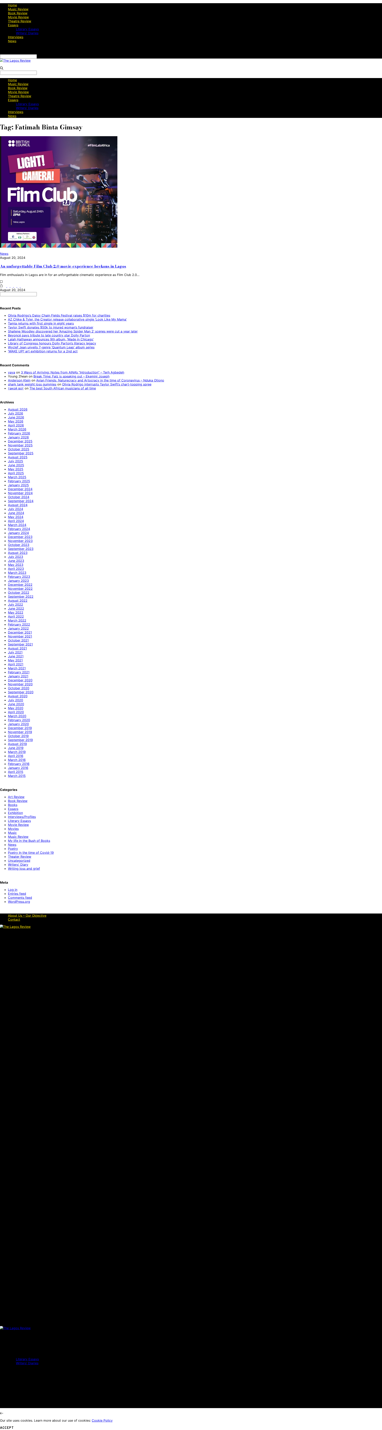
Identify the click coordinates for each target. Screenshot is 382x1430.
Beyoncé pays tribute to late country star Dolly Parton (49, 335)
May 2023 (15, 565)
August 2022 (17, 601)
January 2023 (18, 581)
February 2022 (19, 624)
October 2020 (18, 688)
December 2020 (20, 680)
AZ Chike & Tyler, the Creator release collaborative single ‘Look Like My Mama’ (67, 319)
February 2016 (18, 764)
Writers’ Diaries (27, 33)
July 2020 (15, 700)
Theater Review (19, 857)
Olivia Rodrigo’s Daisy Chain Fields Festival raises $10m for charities (59, 315)
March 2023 (17, 573)
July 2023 (15, 557)
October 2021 (18, 640)
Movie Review (18, 17)
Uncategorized (19, 861)
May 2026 (15, 421)
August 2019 (17, 744)
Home (12, 5)
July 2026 (15, 413)
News (12, 41)
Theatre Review (19, 21)
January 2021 (18, 676)
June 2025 (16, 465)
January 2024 (18, 533)
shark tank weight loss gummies (32, 384)
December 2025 (20, 441)
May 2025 (15, 469)
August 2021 (17, 648)
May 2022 (15, 612)
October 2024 (18, 497)
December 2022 (20, 585)
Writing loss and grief (24, 869)
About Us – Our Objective (27, 915)
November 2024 (20, 493)
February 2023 (19, 577)
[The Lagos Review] (15, 61)
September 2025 (20, 453)
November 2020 (20, 684)
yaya (11, 372)
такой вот (16, 388)
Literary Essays (27, 29)
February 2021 (18, 672)
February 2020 (19, 720)
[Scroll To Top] (1, 1413)
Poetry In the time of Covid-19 (31, 853)
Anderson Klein (19, 380)
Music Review (18, 9)
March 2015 (17, 776)
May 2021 (15, 660)
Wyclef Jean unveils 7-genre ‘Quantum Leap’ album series (51, 347)
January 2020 (18, 724)
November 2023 (20, 541)
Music (12, 833)
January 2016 (18, 768)
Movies (13, 829)
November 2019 (20, 732)
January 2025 (18, 485)
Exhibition (15, 813)
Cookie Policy (102, 1420)
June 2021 (15, 656)
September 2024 (20, 501)
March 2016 (17, 760)
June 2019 (15, 748)
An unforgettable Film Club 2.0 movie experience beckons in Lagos (63, 266)
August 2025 (17, 457)
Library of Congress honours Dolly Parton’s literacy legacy (52, 343)
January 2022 (18, 628)
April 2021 (15, 664)
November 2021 (20, 636)
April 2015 (15, 772)
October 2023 (18, 545)
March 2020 (17, 716)
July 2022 (15, 604)
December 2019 (20, 728)
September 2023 (20, 549)
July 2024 (15, 509)
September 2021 (20, 644)
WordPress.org (19, 902)
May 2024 (15, 517)
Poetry (13, 849)
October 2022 (18, 593)
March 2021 (17, 668)
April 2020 (16, 712)
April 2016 (15, 756)
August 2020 (17, 696)
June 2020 (16, 704)
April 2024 (16, 521)
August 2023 (17, 553)
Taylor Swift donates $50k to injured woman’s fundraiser (50, 327)
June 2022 (16, 608)
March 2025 (17, 477)
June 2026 (16, 417)
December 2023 (20, 537)
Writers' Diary (18, 865)
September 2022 (20, 597)
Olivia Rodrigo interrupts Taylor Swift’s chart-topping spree (106, 384)
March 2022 (17, 620)
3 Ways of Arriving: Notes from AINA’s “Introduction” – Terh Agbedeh (72, 372)
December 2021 (20, 632)
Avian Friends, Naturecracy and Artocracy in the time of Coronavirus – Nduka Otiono (100, 380)
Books (12, 805)
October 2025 (18, 449)
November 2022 (20, 589)
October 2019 (18, 736)
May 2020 (15, 708)
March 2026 (17, 429)
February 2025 (19, 481)
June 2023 (16, 561)
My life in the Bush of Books (29, 841)
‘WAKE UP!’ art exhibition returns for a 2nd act (43, 351)
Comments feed (20, 898)
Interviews (15, 37)
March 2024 (17, 525)
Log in (12, 890)
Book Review (17, 13)
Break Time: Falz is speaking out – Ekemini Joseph (71, 376)
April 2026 (16, 425)
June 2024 (16, 513)
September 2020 (20, 692)
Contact (14, 919)
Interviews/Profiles (22, 817)
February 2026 (19, 433)
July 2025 (15, 461)
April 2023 (16, 569)
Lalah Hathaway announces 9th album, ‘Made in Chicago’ (51, 339)
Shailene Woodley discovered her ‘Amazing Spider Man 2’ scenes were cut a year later (73, 331)
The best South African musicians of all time (62, 388)
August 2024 (17, 505)
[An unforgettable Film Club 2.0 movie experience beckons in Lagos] (58, 246)
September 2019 (20, 740)
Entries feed (17, 894)
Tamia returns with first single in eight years (41, 323)
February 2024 (19, 529)
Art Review (16, 797)
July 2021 (15, 652)
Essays (13, 25)
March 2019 (17, 752)
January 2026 (18, 437)
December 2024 (20, 489)
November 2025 (20, 445)
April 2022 (16, 616)
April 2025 (16, 473)
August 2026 (17, 409)
